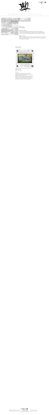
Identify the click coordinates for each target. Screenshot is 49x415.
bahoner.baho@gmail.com (25, 411)
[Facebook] (21, 408)
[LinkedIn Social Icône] (42, 2)
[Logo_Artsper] (43, 2)
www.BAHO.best (25, 410)
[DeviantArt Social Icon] (45, 2)
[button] (15, 14)
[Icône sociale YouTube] (41, 2)
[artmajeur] (44, 2)
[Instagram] (38, 2)
